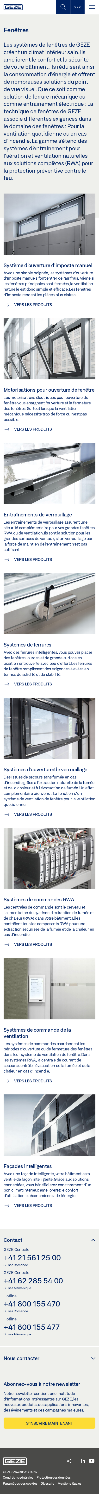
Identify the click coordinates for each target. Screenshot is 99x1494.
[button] (69, 1461)
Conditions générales (18, 1477)
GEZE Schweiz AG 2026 (20, 1472)
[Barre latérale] (77, 7)
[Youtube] (91, 1461)
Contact (13, 1240)
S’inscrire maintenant (49, 1423)
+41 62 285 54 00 (33, 1280)
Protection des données (54, 1477)
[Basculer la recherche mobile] (63, 7)
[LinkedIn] (83, 1461)
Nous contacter (21, 1358)
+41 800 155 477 (31, 1327)
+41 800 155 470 (32, 1303)
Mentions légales (69, 1483)
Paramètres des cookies (20, 1483)
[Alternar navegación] (92, 7)
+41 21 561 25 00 (32, 1257)
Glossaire (47, 1483)
